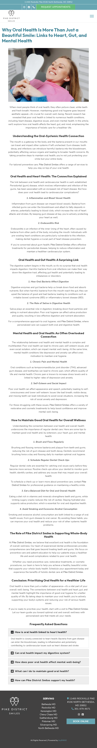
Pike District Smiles (49, 164)
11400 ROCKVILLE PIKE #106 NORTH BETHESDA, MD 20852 (81, 702)
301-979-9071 (82, 708)
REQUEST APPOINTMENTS (55, 6)
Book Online (81, 721)
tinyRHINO (62, 740)
